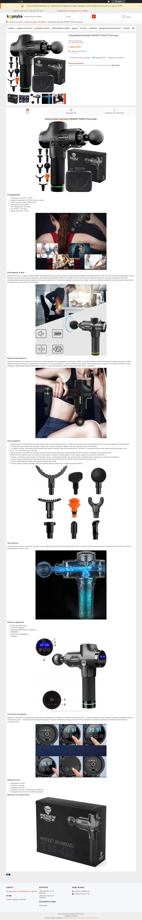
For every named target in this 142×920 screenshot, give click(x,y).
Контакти (93, 28)
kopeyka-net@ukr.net (82, 891)
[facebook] (7, 875)
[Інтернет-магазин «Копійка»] (14, 16)
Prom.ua (81, 914)
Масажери (42, 22)
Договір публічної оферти (110, 28)
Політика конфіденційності (89, 918)
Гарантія (126, 28)
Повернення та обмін (60, 28)
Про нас (83, 28)
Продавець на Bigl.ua (71, 916)
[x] (9, 875)
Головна (10, 28)
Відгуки (75, 28)
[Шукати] (94, 16)
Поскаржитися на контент (71, 918)
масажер (64, 119)
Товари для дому (30, 22)
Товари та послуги (16, 22)
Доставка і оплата (42, 28)
